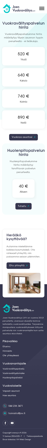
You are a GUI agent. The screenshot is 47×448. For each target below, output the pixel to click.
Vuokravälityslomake (14, 373)
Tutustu (22, 206)
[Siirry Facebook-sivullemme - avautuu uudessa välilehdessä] (5, 423)
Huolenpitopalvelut (13, 378)
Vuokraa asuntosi (22, 137)
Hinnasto (7, 351)
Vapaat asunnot (11, 391)
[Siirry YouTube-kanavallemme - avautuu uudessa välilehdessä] (12, 423)
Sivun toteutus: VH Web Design (17, 439)
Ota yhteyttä (17, 265)
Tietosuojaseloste (35, 436)
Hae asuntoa (9, 395)
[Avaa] (41, 8)
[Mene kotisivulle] (22, 308)
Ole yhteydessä (11, 355)
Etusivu (6, 346)
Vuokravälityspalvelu (13, 369)
